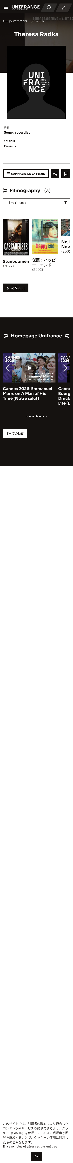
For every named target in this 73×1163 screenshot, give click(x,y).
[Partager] (55, 173)
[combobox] (36, 202)
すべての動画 (15, 433)
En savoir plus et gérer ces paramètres (30, 1146)
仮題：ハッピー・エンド (43, 262)
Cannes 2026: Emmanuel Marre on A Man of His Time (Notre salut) (27, 393)
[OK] (37, 1156)
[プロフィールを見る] (64, 7)
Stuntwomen (16, 261)
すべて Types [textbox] (17, 203)
